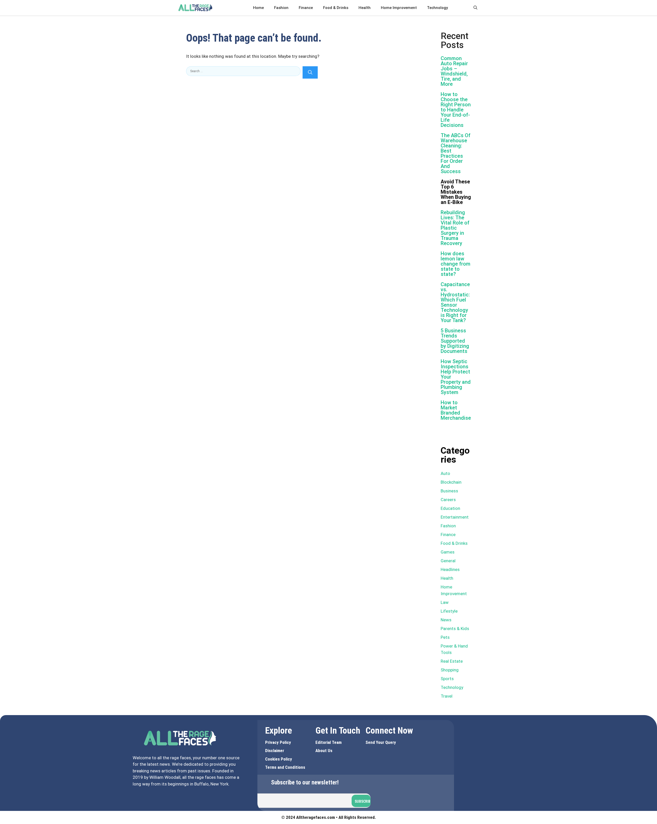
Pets (445, 637)
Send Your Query (380, 742)
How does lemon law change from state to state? (455, 263)
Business (449, 490)
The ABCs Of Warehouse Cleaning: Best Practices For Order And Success (455, 153)
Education (450, 508)
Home (258, 7)
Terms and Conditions (285, 767)
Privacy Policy (278, 742)
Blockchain (451, 482)
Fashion (281, 7)
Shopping (450, 669)
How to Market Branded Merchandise (456, 410)
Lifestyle (449, 611)
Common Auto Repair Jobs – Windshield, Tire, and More (454, 71)
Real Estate (452, 661)
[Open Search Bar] (475, 7)
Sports (447, 678)
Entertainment (455, 517)
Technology (437, 7)
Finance (306, 7)
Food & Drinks (335, 7)
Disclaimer (274, 750)
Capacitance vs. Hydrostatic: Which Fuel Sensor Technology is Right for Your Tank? (455, 302)
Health (365, 7)
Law (445, 602)
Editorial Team (328, 742)
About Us (323, 750)
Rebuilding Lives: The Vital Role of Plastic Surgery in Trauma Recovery (455, 227)
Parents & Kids (455, 628)
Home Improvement (399, 7)
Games (448, 552)
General (448, 560)
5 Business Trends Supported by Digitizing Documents (455, 340)
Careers (448, 499)
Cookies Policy (278, 759)
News (446, 619)
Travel (446, 696)
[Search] (310, 72)
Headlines (450, 569)
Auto (445, 473)
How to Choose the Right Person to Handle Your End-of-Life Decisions (456, 109)
